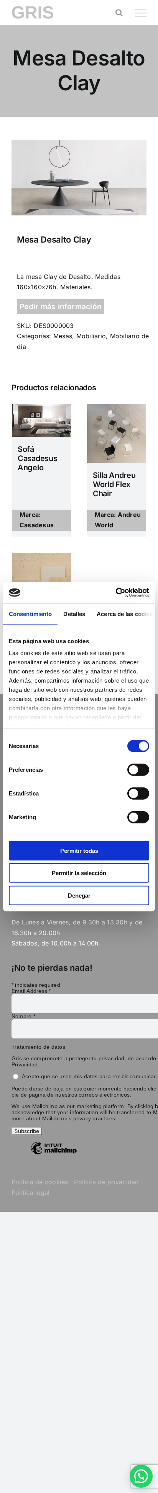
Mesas (62, 336)
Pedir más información (61, 306)
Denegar (79, 895)
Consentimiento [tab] (30, 613)
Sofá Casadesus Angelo (37, 458)
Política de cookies (40, 1182)
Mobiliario (91, 336)
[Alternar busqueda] (119, 12)
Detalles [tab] (74, 613)
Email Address (31, 991)
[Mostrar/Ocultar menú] (141, 13)
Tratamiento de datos (38, 1047)
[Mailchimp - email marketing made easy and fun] (54, 1154)
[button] (141, 1476)
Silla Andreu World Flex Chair (114, 484)
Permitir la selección (79, 873)
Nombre (23, 1016)
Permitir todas (79, 850)
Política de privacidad (106, 1182)
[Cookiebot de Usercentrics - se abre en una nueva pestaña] (115, 593)
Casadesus (37, 525)
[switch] (138, 769)
